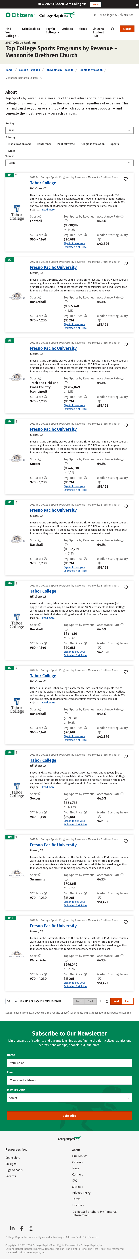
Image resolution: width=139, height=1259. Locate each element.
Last (127, 1001)
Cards (12, 162)
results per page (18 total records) (40, 1001)
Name (11, 1055)
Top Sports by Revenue (59, 70)
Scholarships (31, 29)
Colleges (10, 1164)
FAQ (74, 1180)
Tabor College (43, 182)
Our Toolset (79, 1156)
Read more (48, 209)
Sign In (127, 28)
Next (116, 1001)
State (11, 150)
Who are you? (16, 1089)
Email (10, 1072)
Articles (67, 29)
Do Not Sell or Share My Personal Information (94, 1213)
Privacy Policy (81, 1193)
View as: (10, 156)
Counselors (12, 1157)
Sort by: (10, 123)
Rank (11, 130)
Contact (77, 1174)
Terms (76, 1199)
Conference (44, 144)
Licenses (78, 1205)
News (75, 1168)
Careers (77, 1162)
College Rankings (29, 70)
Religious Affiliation (91, 70)
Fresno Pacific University (53, 267)
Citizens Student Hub (98, 32)
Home (8, 70)
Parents (10, 1176)
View (95, 4)
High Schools (14, 1170)
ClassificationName (19, 144)
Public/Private (66, 144)
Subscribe (70, 1116)
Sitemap (77, 1187)
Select (13, 1098)
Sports (114, 144)
